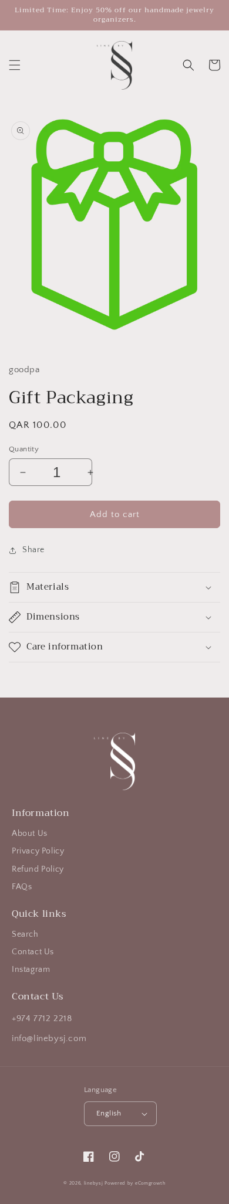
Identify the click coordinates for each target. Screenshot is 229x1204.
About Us (30, 833)
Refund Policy (38, 869)
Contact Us (33, 952)
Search (25, 934)
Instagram (31, 969)
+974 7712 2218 (42, 1018)
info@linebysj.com (49, 1038)
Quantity (24, 449)
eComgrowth (149, 1183)
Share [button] (33, 550)
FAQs (22, 887)
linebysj (93, 1183)
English (109, 1113)
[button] (15, 65)
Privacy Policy (38, 851)
